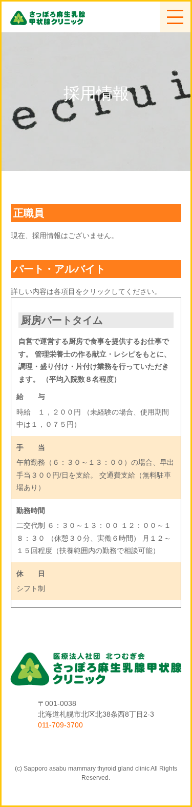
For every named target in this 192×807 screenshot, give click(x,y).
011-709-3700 (60, 725)
